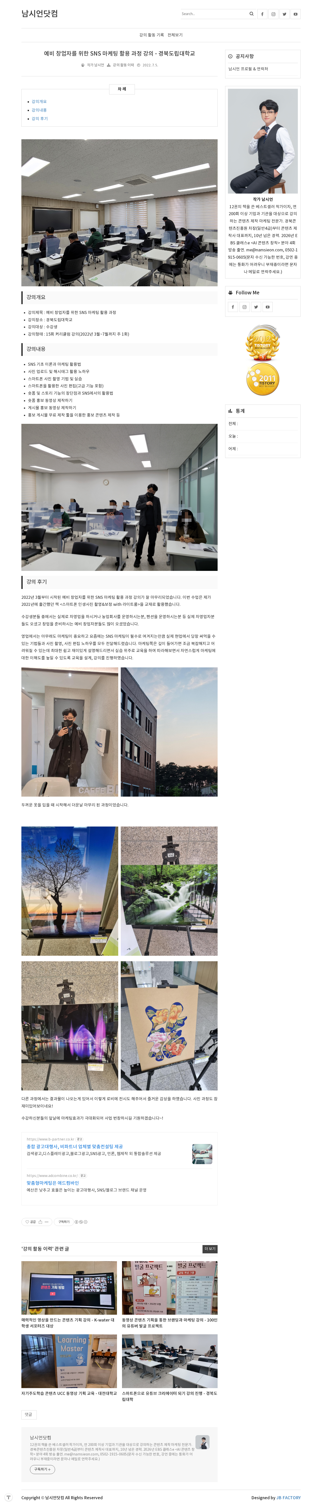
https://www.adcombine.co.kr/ (52, 1176)
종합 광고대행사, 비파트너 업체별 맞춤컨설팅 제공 (75, 1147)
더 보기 (210, 1249)
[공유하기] (40, 1222)
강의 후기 (40, 119)
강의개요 (39, 102)
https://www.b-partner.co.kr (50, 1139)
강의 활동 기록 (151, 35)
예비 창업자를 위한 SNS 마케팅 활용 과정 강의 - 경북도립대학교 (119, 54)
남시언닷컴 (40, 1438)
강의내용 (39, 110)
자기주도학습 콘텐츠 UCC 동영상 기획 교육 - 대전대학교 (69, 1393)
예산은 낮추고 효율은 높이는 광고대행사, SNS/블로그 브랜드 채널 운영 (87, 1190)
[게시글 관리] (47, 1222)
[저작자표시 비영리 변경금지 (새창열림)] (81, 1222)
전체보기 (175, 35)
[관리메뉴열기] (8, 1497)
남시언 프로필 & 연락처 (248, 69)
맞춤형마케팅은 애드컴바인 (53, 1183)
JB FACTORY (288, 1498)
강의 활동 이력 (123, 65)
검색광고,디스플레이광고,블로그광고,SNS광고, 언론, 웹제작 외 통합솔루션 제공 (94, 1154)
